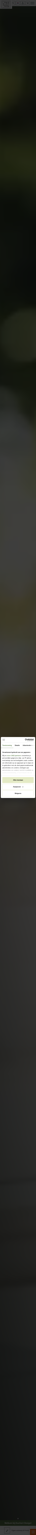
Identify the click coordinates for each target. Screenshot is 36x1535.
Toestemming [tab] (7, 745)
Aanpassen (17, 787)
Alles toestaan (18, 780)
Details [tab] (17, 745)
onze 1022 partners (14, 755)
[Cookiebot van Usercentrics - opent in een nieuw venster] (25, 740)
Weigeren (18, 793)
